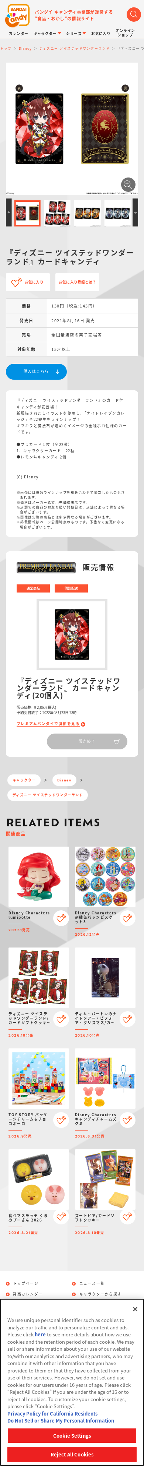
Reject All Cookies (72, 1454)
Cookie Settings (72, 1435)
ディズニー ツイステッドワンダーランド (48, 794)
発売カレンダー (28, 1294)
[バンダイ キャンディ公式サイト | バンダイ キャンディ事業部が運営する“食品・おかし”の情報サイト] (17, 16)
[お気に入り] (61, 918)
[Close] (135, 1309)
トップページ (25, 1284)
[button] (9, 212)
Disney (64, 780)
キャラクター (24, 780)
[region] (72, 1382)
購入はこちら (36, 371)
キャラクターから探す (100, 1294)
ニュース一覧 (92, 1284)
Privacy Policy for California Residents (52, 1413)
